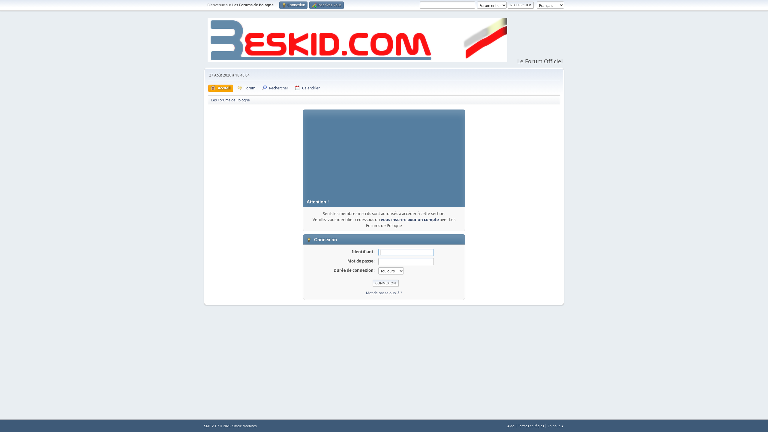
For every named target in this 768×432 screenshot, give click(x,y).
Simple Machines (244, 426)
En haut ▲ (556, 426)
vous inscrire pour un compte (410, 219)
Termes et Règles (531, 426)
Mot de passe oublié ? (384, 293)
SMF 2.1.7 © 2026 (217, 426)
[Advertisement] (384, 152)
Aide (510, 426)
